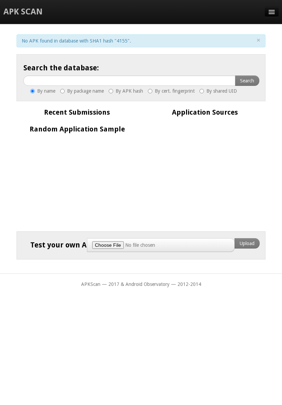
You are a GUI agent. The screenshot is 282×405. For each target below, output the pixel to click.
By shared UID (221, 91)
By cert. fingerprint (174, 91)
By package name (85, 91)
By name (45, 91)
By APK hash (128, 91)
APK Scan (23, 11)
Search (247, 80)
